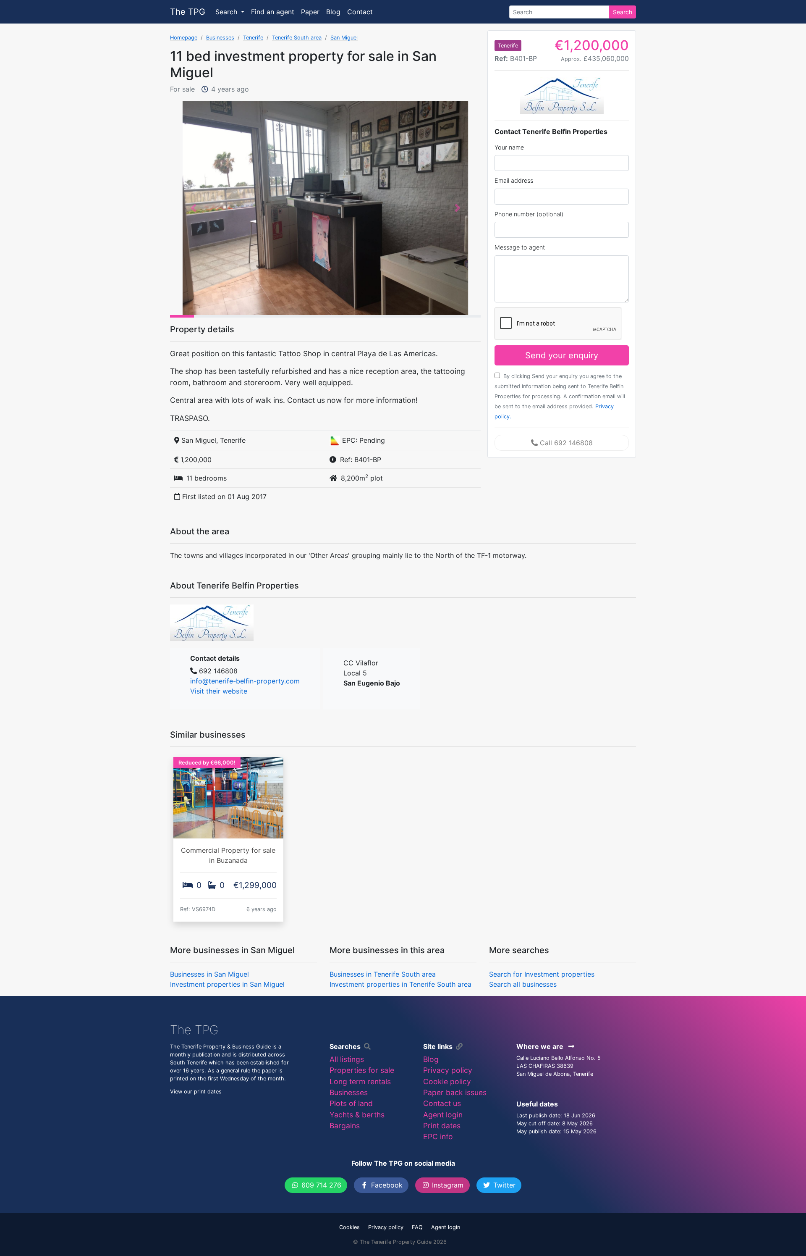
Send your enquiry (561, 355)
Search (622, 12)
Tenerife (253, 37)
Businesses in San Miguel (209, 974)
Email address (514, 180)
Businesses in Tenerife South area (383, 974)
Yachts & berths (357, 1114)
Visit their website (218, 691)
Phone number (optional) (529, 214)
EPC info (438, 1136)
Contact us (442, 1103)
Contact (360, 12)
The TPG (187, 12)
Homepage (183, 37)
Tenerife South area (297, 37)
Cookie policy (447, 1081)
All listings (347, 1059)
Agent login (443, 1114)
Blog (333, 12)
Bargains (345, 1125)
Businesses (220, 37)
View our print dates (196, 1091)
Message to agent (520, 247)
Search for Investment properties (541, 974)
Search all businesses (523, 984)
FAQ (417, 1227)
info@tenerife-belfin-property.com (245, 681)
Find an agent (272, 12)
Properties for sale (362, 1070)
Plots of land (351, 1103)
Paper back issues (455, 1092)
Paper (310, 12)
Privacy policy (447, 1070)
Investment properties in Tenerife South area (400, 984)
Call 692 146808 (565, 443)
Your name (509, 147)
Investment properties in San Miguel (227, 984)
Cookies (349, 1227)
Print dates (442, 1125)
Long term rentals (360, 1081)
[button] (193, 208)
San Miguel (344, 37)
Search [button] (227, 12)
